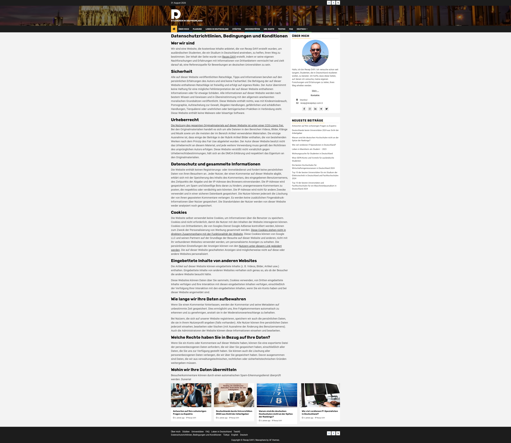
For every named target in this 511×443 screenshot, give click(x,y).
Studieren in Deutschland (186, 20)
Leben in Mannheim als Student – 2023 (309, 149)
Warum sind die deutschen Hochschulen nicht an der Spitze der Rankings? (276, 414)
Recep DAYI (229, 56)
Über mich (183, 29)
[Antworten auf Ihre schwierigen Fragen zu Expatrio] (191, 395)
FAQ (291, 29)
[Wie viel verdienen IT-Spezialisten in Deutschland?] (320, 395)
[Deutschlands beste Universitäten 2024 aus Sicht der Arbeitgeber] (234, 395)
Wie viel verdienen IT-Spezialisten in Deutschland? (314, 145)
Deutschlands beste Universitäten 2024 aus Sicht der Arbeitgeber (234, 412)
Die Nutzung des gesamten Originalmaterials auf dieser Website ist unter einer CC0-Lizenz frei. (227, 125)
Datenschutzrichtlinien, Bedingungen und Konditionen (196, 435)
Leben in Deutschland (217, 29)
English (234, 435)
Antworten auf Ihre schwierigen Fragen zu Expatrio (314, 126)
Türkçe (226, 435)
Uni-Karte (269, 29)
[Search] (338, 29)
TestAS (281, 29)
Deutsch (301, 29)
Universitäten (252, 29)
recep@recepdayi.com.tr (311, 103)
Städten (236, 29)
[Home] (174, 29)
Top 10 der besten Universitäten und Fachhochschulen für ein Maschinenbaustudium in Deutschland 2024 (314, 186)
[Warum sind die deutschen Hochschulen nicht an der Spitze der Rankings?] (277, 395)
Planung (197, 29)
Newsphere (261, 440)
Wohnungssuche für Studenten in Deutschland (312, 153)
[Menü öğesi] (329, 3)
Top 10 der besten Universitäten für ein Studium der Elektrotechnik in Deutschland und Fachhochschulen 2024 (315, 175)
